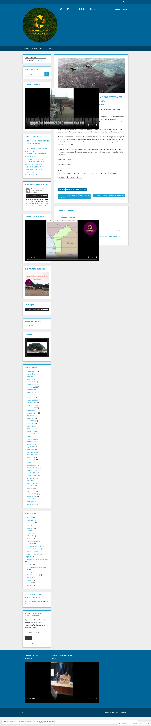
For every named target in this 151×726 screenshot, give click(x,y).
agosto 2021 (31, 416)
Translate (40, 60)
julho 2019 (30, 481)
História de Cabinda (34, 549)
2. (35, 201)
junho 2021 (31, 421)
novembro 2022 (32, 387)
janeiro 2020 (31, 465)
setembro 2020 (32, 444)
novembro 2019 (32, 470)
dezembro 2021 (32, 405)
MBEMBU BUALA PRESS (77, 9)
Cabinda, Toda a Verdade (112, 712)
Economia (30, 533)
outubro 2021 (32, 410)
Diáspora (30, 531)
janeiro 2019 (31, 496)
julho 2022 (30, 392)
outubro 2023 (32, 371)
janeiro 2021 (31, 434)
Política (29, 583)
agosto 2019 (31, 478)
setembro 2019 (32, 475)
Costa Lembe (61, 189)
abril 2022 (30, 395)
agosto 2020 (31, 447)
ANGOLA (30, 518)
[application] (37, 196)
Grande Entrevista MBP (35, 546)
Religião (30, 585)
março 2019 (31, 491)
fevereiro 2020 (32, 462)
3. (35, 203)
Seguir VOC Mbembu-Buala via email (34, 614)
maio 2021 (30, 423)
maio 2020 (30, 455)
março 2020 (31, 460)
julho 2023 (30, 377)
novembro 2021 (32, 408)
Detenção (30, 528)
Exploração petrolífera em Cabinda (76, 189)
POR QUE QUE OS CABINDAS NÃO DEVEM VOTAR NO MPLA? (73, 196)
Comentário (118, 230)
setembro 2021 (32, 413)
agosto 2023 (31, 374)
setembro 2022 (32, 390)
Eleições (30, 538)
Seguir (28, 638)
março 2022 (31, 397)
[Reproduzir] (28, 196)
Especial (30, 544)
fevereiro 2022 (32, 400)
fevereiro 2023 (32, 382)
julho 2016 (30, 502)
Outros (29, 572)
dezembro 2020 (32, 436)
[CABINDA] (126, 2)
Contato (51, 49)
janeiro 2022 (31, 403)
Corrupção (30, 523)
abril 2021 (30, 426)
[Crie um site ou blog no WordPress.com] (22, 712)
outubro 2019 (32, 473)
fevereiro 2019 (32, 494)
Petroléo (30, 577)
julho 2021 (30, 418)
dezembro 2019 (32, 468)
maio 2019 (30, 486)
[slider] (45, 195)
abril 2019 (30, 488)
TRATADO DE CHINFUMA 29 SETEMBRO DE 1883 (108, 195)
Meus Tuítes (29, 325)
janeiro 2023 (31, 384)
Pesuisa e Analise (33, 575)
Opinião (30, 564)
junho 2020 (31, 452)
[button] (32, 350)
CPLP (28, 525)
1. (35, 199)
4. (35, 205)
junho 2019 (31, 483)
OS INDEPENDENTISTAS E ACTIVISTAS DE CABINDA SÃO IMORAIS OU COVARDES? (35, 161)
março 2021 (31, 429)
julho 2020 (30, 449)
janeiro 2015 (31, 504)
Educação (30, 536)
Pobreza (30, 580)
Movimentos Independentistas (37, 559)
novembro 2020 (32, 439)
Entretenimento (32, 541)
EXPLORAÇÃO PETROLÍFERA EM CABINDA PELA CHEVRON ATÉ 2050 (37, 143)
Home (26, 49)
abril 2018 (30, 499)
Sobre (42, 49)
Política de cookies (44, 723)
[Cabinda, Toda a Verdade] (123, 2)
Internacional (31, 551)
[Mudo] (41, 196)
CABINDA (34, 49)
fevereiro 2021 (32, 431)
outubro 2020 (32, 442)
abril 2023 (30, 379)
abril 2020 (30, 457)
